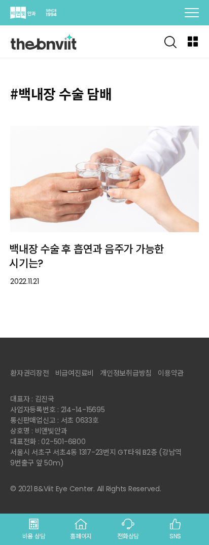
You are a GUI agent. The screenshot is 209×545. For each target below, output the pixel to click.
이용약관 (171, 373)
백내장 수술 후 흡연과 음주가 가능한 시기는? (86, 256)
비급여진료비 (74, 373)
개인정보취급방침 (126, 373)
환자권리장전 (29, 373)
